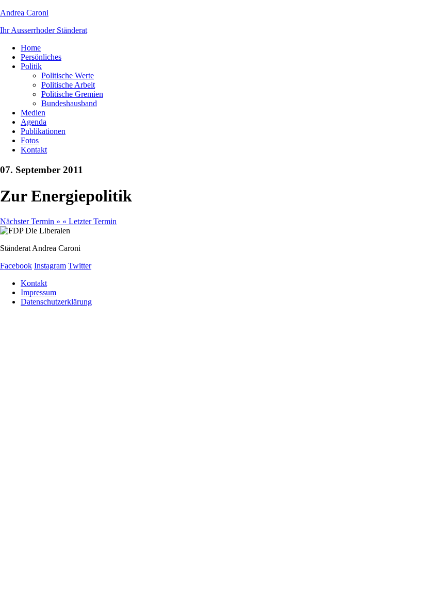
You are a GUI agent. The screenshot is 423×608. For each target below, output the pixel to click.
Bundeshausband (69, 103)
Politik (31, 66)
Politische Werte (67, 75)
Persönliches (41, 57)
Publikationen (43, 131)
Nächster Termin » (31, 221)
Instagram (50, 265)
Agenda (33, 121)
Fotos (30, 140)
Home (31, 47)
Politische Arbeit (68, 84)
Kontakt (34, 149)
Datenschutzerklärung (56, 301)
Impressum (38, 292)
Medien (33, 112)
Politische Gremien (72, 94)
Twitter (79, 265)
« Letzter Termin (89, 221)
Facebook (16, 265)
